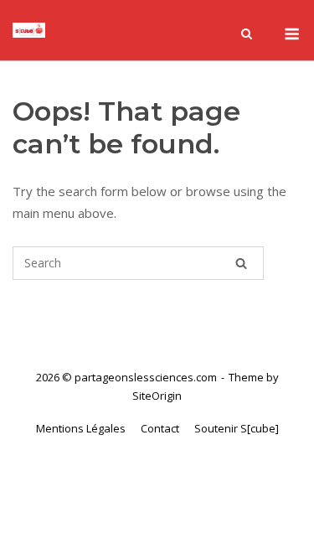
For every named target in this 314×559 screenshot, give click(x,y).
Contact (160, 428)
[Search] (241, 263)
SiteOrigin (157, 395)
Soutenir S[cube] (236, 428)
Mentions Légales (81, 428)
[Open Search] (246, 35)
